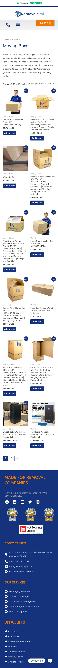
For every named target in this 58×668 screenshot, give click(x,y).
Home (5, 39)
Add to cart (9, 133)
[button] (18, 24)
